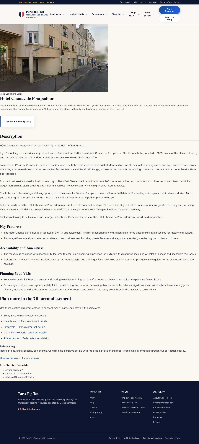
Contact (93, 407)
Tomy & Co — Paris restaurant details (25, 315)
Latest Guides (159, 412)
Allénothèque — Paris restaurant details (26, 338)
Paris (60, 153)
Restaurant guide (129, 403)
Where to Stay (147, 14)
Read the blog (169, 18)
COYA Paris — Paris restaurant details (25, 332)
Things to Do (132, 14)
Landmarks (55, 14)
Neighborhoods (139, 2)
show (27, 121)
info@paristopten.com (29, 409)
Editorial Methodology (163, 403)
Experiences (125, 2)
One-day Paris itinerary (131, 398)
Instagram (157, 417)
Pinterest (157, 422)
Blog (92, 403)
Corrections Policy (161, 407)
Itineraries (153, 2)
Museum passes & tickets (133, 407)
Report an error (31, 358)
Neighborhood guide (130, 412)
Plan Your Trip (166, 2)
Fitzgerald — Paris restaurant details (24, 327)
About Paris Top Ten (162, 398)
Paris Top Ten (28, 393)
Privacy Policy (96, 412)
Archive (93, 398)
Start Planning (169, 10)
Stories (177, 2)
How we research (10, 358)
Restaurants (98, 14)
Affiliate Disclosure (132, 438)
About (92, 417)
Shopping (116, 14)
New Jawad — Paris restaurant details (25, 321)
